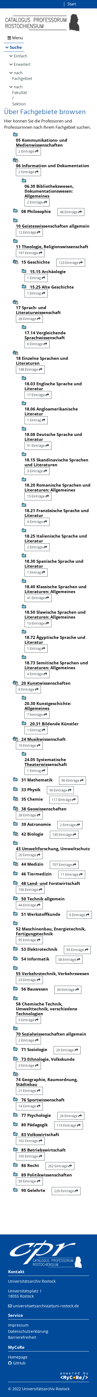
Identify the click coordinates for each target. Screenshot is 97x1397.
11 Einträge (70, 874)
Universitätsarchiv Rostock (32, 1281)
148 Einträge (28, 369)
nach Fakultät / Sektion (18, 95)
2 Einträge (26, 151)
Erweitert (19, 64)
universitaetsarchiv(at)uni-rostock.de (46, 1305)
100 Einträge (28, 1156)
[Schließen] (15, 159)
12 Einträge (27, 232)
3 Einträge (35, 470)
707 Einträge (62, 864)
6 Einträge (35, 343)
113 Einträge (67, 1125)
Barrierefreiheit (22, 1337)
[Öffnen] (15, 798)
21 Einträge (27, 1090)
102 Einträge (28, 1140)
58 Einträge (67, 959)
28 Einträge (27, 318)
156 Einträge (28, 889)
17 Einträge (36, 394)
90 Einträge (58, 790)
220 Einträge (64, 1190)
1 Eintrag (34, 277)
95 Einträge (27, 939)
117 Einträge (62, 799)
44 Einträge (27, 905)
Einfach (19, 56)
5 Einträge (26, 1019)
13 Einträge (36, 623)
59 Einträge (75, 949)
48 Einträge (69, 211)
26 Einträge (69, 1115)
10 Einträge (27, 745)
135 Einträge (62, 834)
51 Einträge (36, 445)
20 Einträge (27, 854)
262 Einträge (58, 1165)
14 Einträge (27, 1106)
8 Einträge (26, 689)
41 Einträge (36, 597)
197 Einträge (28, 252)
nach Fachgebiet (18, 75)
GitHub (19, 1363)
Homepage (17, 1357)
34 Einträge (66, 989)
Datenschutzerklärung (28, 1331)
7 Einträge (35, 714)
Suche (16, 47)
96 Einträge (70, 780)
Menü (17, 37)
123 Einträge (69, 262)
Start (71, 4)
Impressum (18, 1325)
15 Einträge (36, 496)
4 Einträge (35, 521)
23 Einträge (27, 979)
